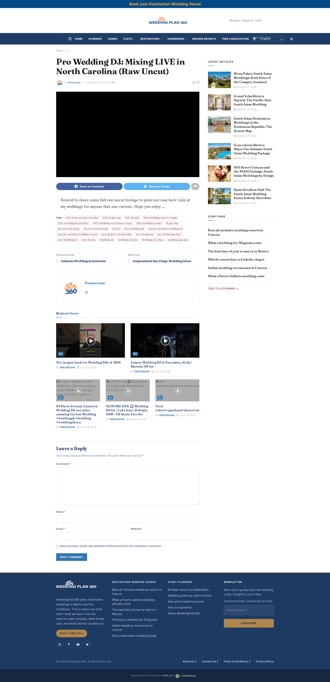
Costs (127, 38)
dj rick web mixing (96, 228)
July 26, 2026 (87, 427)
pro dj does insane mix (117, 234)
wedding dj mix (127, 239)
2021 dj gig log (112, 217)
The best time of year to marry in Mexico (238, 251)
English (265, 38)
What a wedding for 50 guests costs (234, 243)
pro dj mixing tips (169, 234)
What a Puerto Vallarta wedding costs (236, 276)
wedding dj (106, 239)
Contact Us (209, 661)
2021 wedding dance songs (160, 217)
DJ (67, 50)
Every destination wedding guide (134, 635)
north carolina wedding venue (78, 234)
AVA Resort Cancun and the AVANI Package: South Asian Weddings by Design (254, 171)
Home (78, 38)
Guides (112, 38)
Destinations (149, 38)
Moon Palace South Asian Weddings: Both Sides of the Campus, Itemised (253, 78)
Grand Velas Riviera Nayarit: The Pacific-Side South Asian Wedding (252, 100)
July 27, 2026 (162, 371)
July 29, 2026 (87, 367)
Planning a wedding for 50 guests (134, 619)
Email (61, 529)
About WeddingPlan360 (184, 613)
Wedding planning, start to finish (190, 595)
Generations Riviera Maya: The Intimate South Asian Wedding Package (253, 149)
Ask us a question (180, 607)
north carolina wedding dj (166, 228)
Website (136, 528)
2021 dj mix (132, 217)
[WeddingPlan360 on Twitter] (87, 644)
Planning (95, 38)
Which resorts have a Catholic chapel (236, 259)
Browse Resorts (204, 38)
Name (61, 512)
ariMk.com (168, 675)
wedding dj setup (152, 239)
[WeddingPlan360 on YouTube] (78, 644)
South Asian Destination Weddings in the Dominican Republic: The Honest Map (253, 125)
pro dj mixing (144, 234)
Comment (64, 464)
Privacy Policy (265, 661)
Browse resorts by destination (188, 589)
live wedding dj (134, 228)
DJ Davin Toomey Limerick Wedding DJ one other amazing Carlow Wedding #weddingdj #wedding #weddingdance (76, 414)
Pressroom (74, 82)
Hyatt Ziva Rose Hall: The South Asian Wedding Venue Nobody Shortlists (252, 194)
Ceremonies (175, 38)
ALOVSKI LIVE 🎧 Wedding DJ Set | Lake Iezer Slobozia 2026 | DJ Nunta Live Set (127, 410)
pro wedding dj (67, 239)
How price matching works (186, 601)
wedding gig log (178, 239)
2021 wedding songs (149, 223)
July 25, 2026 (137, 419)
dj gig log (172, 223)
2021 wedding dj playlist (73, 223)
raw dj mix (88, 239)
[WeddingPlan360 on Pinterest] (69, 644)
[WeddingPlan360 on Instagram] (59, 644)
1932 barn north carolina (82, 217)
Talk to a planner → (223, 288)
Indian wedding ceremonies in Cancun (237, 268)
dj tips (116, 228)
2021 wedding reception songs (112, 223)
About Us (188, 661)
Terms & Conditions (235, 661)
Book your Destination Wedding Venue (165, 4)
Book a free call (72, 633)
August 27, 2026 (246, 87)
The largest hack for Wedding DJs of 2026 (88, 362)
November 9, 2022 (97, 82)
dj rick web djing (69, 228)
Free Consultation (235, 38)
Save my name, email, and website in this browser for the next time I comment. (110, 546)
